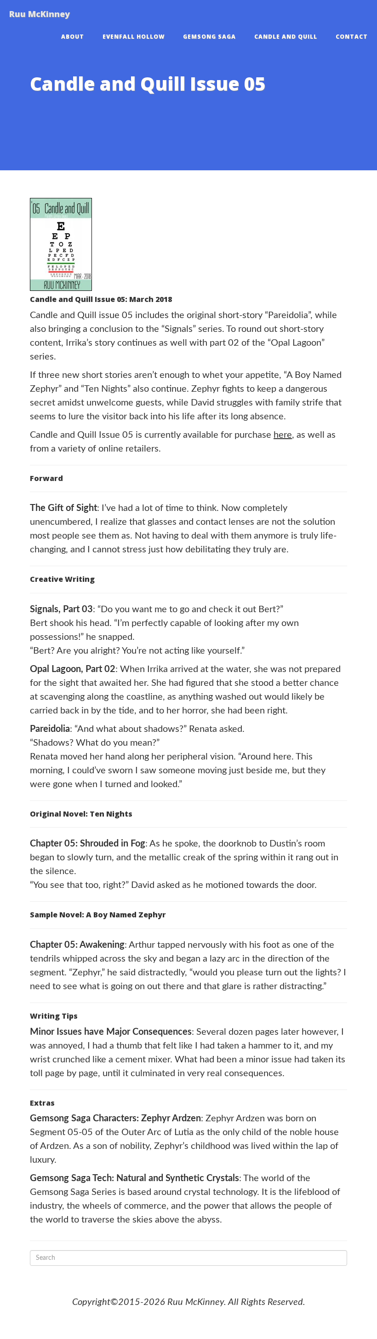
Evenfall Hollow (134, 37)
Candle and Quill (285, 37)
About (72, 37)
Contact (352, 37)
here (283, 435)
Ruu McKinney (39, 13)
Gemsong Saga (209, 37)
